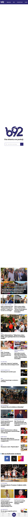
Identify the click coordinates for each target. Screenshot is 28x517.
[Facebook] (7, 458)
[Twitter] (14, 458)
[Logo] (2, 2)
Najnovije (9, 2)
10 (26, 428)
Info (2, 333)
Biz (15, 304)
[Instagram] (21, 458)
